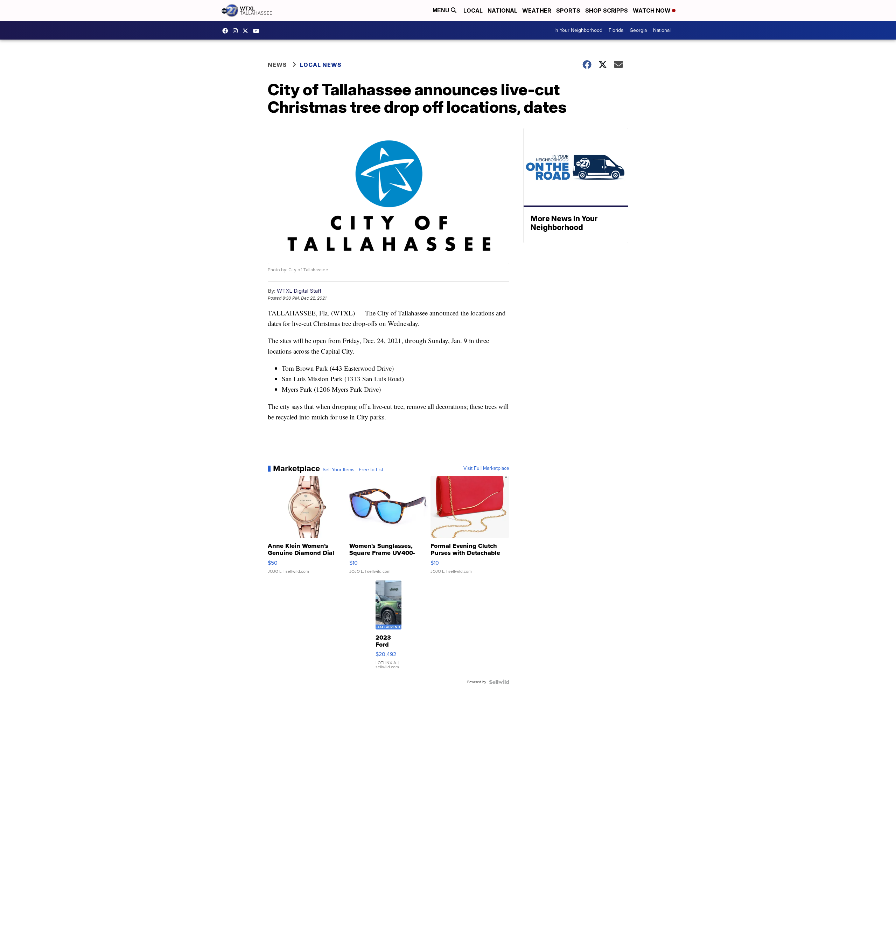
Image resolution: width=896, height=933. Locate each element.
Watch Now (652, 10)
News (277, 64)
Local (473, 10)
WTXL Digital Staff (299, 290)
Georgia (638, 30)
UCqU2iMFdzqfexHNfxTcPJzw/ (258, 31)
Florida (616, 30)
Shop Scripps (606, 10)
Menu (442, 10)
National (502, 10)
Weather (536, 10)
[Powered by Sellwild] (499, 682)
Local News (321, 64)
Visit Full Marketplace (486, 468)
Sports (568, 10)
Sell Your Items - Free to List (353, 469)
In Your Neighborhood (578, 30)
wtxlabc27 (237, 31)
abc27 (247, 31)
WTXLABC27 (226, 31)
